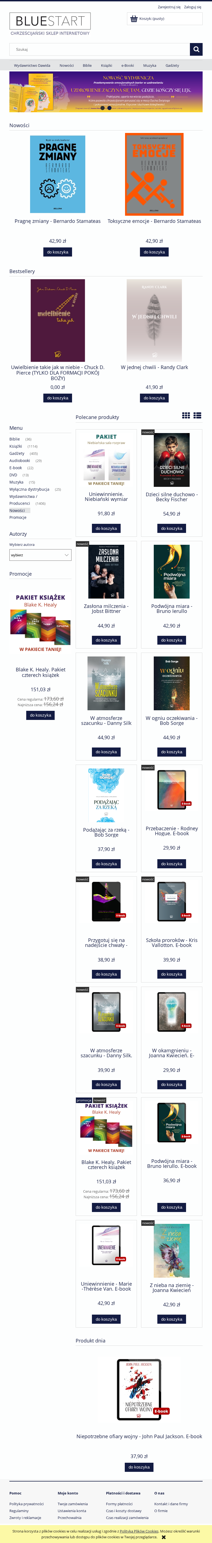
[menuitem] (32, 65)
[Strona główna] (50, 24)
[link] (106, 91)
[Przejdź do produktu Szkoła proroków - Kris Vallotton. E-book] (171, 906)
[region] (106, 91)
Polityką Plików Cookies (139, 1531)
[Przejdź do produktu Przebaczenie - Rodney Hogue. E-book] (171, 794)
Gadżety (16, 453)
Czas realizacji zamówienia (127, 1517)
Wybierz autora (22, 544)
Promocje (17, 517)
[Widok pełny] (197, 415)
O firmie (161, 1510)
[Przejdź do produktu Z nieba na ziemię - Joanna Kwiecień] (171, 1251)
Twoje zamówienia (73, 1503)
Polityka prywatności (26, 1503)
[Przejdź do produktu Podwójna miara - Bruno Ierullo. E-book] (171, 1127)
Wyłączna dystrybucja (29, 489)
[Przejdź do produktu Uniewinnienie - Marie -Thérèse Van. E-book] (106, 1250)
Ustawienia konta (72, 1510)
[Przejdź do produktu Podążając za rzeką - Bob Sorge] (106, 795)
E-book (15, 467)
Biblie (14, 439)
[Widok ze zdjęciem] (186, 415)
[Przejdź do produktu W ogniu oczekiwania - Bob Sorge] (171, 683)
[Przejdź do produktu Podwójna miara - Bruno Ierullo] (171, 572)
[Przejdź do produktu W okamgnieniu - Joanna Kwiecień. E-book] (171, 1017)
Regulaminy (19, 1510)
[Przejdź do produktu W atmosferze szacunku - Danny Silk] (106, 683)
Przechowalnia (69, 1517)
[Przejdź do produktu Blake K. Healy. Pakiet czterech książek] (106, 1128)
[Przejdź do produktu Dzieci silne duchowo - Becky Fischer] (171, 460)
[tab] (102, 108)
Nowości (17, 510)
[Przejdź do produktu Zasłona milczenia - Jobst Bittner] (106, 572)
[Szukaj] (196, 49)
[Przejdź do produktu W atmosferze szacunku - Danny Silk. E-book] (106, 1017)
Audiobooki (19, 460)
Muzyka (16, 482)
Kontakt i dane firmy (171, 1503)
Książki (15, 446)
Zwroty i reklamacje (25, 1517)
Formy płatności (119, 1503)
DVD (13, 474)
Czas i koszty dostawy (124, 1510)
